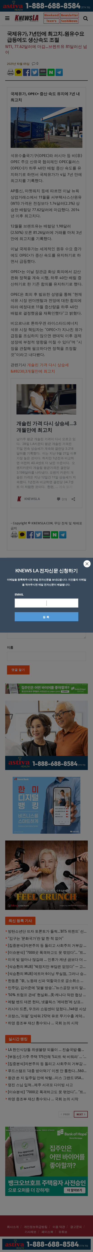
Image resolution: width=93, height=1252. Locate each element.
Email (19, 594)
